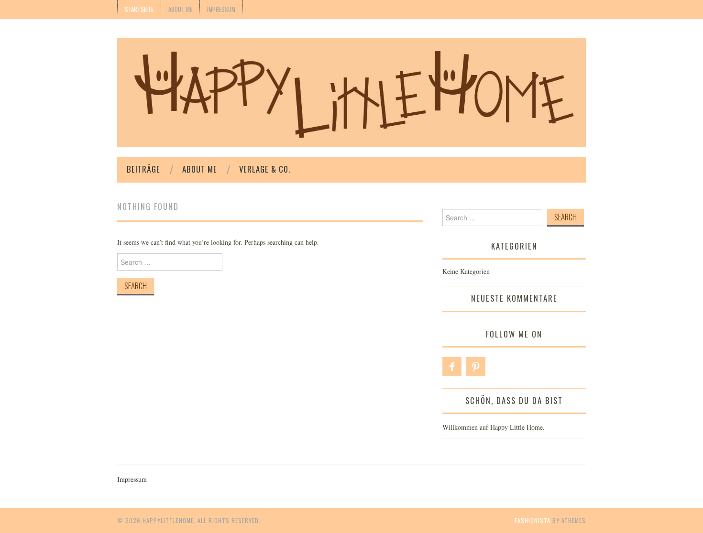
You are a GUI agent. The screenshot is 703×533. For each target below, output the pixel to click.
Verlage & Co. (264, 169)
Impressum (221, 9)
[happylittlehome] (351, 91)
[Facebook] (451, 366)
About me (180, 9)
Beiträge (143, 169)
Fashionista (532, 520)
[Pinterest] (475, 366)
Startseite (139, 9)
